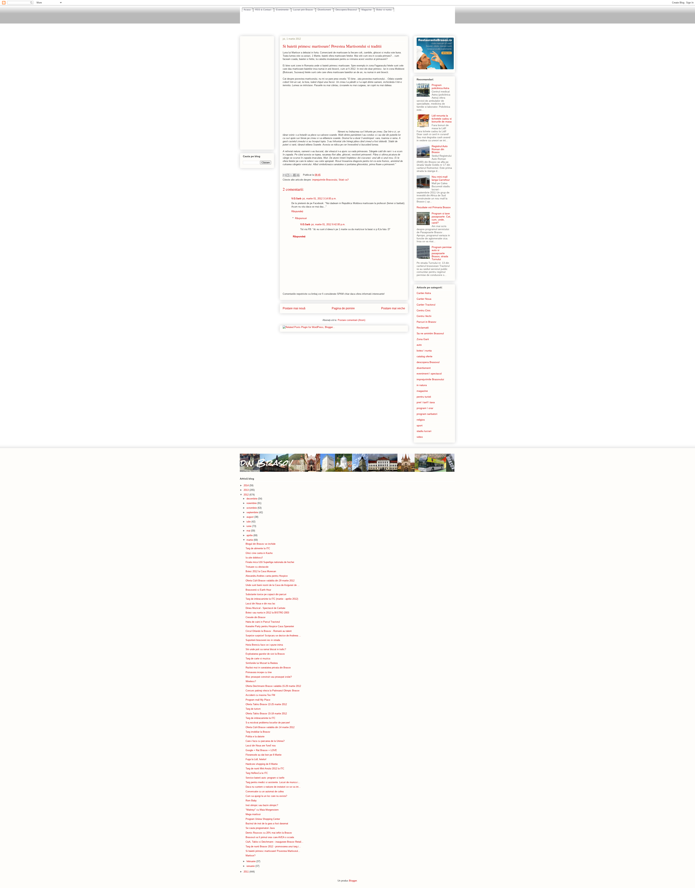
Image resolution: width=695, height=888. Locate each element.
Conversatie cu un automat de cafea (265, 791)
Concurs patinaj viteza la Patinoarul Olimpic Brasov (273, 690)
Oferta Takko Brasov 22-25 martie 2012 (266, 704)
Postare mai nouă (294, 308)
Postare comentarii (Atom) (351, 320)
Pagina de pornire (343, 308)
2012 (246, 494)
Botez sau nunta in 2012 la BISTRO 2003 (267, 612)
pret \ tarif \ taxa (426, 402)
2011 (246, 871)
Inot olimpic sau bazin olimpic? (262, 805)
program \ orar (425, 408)
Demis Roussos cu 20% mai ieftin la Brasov (269, 832)
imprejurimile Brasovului (324, 179)
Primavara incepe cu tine (259, 672)
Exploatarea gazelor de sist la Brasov (265, 653)
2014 (246, 485)
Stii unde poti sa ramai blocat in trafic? (266, 649)
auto (419, 344)
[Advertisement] (347, 22)
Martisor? (250, 855)
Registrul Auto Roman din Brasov (440, 149)
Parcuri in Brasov (426, 321)
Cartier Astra (424, 293)
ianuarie (251, 866)
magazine (422, 390)
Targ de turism (253, 708)
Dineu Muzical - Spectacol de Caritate (265, 608)
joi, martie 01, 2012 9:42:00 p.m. (328, 224)
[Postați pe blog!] (288, 175)
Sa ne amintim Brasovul (430, 333)
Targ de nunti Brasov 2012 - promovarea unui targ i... (273, 846)
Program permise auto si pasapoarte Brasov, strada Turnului (442, 253)
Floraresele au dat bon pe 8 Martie (263, 754)
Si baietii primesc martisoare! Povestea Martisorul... (273, 851)
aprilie (250, 535)
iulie (249, 521)
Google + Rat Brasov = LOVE (261, 750)
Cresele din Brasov (256, 617)
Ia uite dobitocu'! (254, 557)
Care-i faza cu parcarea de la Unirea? (265, 741)
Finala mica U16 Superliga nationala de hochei (270, 562)
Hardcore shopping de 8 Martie (262, 764)
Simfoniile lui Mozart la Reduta (262, 663)
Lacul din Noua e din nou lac (260, 603)
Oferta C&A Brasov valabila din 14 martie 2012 (270, 727)
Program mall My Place (258, 699)
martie (250, 540)
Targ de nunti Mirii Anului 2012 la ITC (265, 768)
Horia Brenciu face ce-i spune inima (264, 644)
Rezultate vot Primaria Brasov (434, 207)
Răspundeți (297, 211)
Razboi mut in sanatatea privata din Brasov (268, 667)
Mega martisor (253, 814)
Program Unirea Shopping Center (263, 819)
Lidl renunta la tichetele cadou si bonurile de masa (442, 118)
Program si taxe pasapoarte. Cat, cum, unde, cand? (441, 218)
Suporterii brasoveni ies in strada (263, 640)
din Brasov (266, 463)
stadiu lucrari (424, 431)
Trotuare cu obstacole (257, 566)
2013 (246, 490)
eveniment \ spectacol (429, 373)
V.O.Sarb (296, 198)
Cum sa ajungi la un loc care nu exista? (266, 796)
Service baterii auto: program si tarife (265, 777)
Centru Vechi (424, 316)
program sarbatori (427, 413)
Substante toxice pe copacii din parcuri (266, 594)
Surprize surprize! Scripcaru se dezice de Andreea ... (273, 635)
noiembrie (252, 503)
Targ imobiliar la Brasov (258, 731)
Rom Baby (251, 800)
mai (249, 530)
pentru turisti (424, 396)
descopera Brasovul (428, 362)
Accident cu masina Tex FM (260, 695)
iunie (249, 526)
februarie (251, 861)
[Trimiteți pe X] (291, 175)
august (250, 517)
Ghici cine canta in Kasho (259, 553)
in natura (422, 385)
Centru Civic (424, 310)
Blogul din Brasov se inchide (260, 543)
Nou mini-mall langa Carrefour (441, 178)
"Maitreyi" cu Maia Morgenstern (262, 809)
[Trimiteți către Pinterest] (298, 175)
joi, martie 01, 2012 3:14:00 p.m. (319, 198)
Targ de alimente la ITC (258, 548)
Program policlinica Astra (440, 87)
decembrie (252, 498)
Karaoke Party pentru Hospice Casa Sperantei (270, 626)
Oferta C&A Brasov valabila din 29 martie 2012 (270, 580)
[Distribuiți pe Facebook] (294, 175)
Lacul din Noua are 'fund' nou (261, 745)
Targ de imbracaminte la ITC (260, 718)
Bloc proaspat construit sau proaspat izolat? (269, 676)
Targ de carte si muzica (258, 658)
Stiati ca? (344, 179)
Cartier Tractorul (426, 304)
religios (421, 419)
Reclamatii (423, 327)
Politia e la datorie (255, 736)
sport (419, 425)
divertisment (424, 367)
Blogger (353, 880)
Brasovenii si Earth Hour (258, 589)
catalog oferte (424, 356)
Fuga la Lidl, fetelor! (256, 759)
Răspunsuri (301, 218)
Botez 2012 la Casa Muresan (261, 571)
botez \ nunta (424, 350)
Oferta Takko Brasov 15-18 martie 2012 (266, 713)
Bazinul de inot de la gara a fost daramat (267, 823)
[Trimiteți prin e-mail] (284, 175)
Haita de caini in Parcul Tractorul (263, 621)
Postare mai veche (393, 308)
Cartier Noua (424, 298)
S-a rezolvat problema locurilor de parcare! (268, 722)
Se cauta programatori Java (260, 828)
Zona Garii (423, 339)
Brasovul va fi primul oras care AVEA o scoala (270, 837)
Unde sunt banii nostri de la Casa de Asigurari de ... (273, 585)
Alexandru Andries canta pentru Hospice (267, 576)
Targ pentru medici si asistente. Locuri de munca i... (273, 782)
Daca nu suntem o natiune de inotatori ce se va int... (273, 786)
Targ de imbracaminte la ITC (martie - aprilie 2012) (272, 598)
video (420, 436)
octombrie (252, 507)
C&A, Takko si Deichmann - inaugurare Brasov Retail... (274, 841)
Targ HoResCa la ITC (257, 773)
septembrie (253, 512)
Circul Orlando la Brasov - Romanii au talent (269, 631)
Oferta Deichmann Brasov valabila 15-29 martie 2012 (273, 686)
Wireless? (251, 681)
